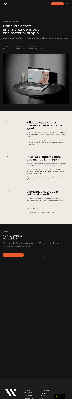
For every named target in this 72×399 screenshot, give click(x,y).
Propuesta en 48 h (57, 3)
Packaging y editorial (47, 212)
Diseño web (32, 212)
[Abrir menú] (66, 4)
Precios (43, 396)
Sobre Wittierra (46, 390)
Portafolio (44, 393)
